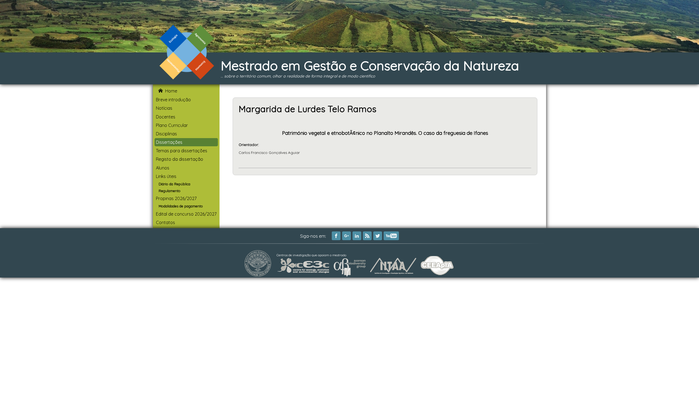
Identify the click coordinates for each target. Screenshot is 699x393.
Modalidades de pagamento (181, 206)
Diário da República (174, 184)
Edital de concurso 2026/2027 (186, 214)
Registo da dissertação (179, 159)
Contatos (165, 222)
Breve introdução (173, 99)
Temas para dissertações (181, 150)
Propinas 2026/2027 (176, 198)
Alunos (162, 168)
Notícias (164, 108)
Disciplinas (166, 133)
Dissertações (169, 142)
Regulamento (169, 191)
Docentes (165, 117)
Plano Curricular (172, 125)
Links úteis (166, 176)
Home (171, 91)
